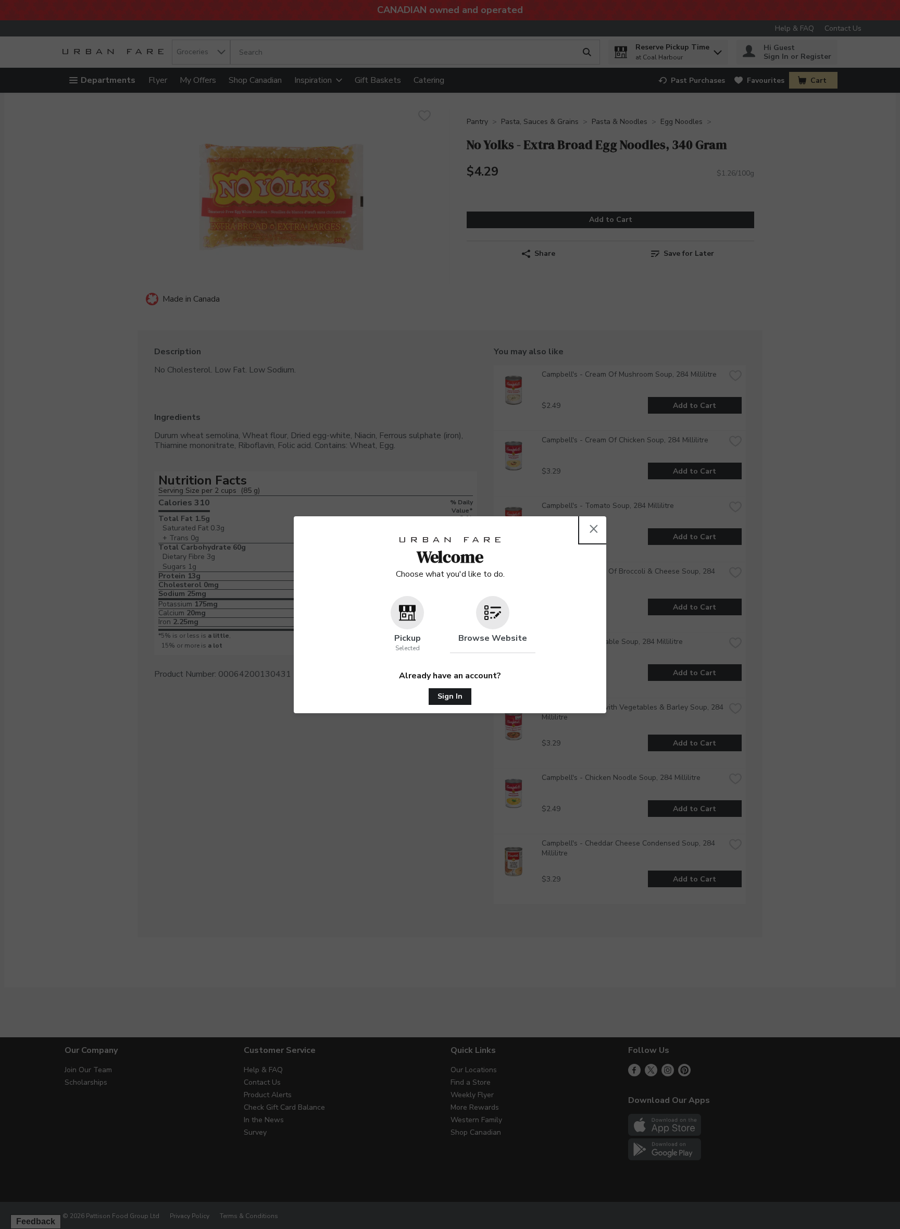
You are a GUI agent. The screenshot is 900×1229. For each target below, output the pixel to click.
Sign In (450, 696)
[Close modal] (593, 528)
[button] (407, 624)
